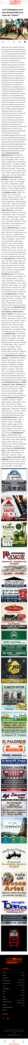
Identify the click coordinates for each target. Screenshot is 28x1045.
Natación (5, 999)
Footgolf (23, 990)
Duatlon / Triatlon (21, 1000)
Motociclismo (22, 980)
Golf (24, 977)
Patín (4, 991)
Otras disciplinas (21, 982)
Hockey (23, 975)
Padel (23, 987)
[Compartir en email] (25, 42)
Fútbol (4, 972)
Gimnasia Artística (7, 1002)
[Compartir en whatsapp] (14, 42)
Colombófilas (6, 988)
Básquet (5, 1004)
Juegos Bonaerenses (8, 1007)
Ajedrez (4, 975)
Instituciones (22, 985)
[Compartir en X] (8, 42)
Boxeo (23, 1005)
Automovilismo (6, 983)
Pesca (23, 992)
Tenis (4, 986)
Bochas (4, 1010)
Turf (4, 994)
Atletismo (5, 978)
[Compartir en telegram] (19, 42)
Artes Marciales (6, 980)
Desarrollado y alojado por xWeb (14, 1035)
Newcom (23, 995)
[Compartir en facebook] (3, 42)
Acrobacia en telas (21, 1003)
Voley (4, 996)
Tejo (24, 997)
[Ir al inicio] (15, 2)
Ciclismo (23, 972)
